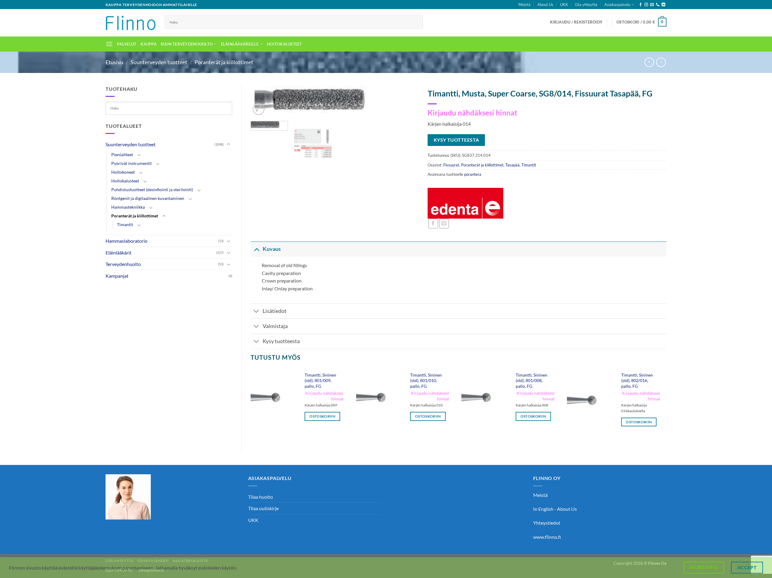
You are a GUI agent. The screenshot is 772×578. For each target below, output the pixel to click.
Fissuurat (451, 165)
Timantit (125, 224)
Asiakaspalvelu (617, 4)
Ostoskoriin (322, 416)
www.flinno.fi (547, 537)
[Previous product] (661, 62)
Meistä (524, 4)
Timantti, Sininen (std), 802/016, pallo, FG (637, 380)
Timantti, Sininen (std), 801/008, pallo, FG (531, 380)
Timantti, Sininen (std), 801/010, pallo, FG (426, 380)
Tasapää (512, 165)
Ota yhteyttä (586, 4)
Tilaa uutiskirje (263, 508)
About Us (545, 4)
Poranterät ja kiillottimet (224, 62)
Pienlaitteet (122, 154)
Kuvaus (272, 249)
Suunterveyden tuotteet (159, 62)
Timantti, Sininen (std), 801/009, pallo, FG (320, 380)
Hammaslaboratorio (126, 241)
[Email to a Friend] (444, 224)
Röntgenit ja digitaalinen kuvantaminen (147, 198)
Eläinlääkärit (118, 252)
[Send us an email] (652, 5)
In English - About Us (555, 509)
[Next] (407, 103)
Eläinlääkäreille (240, 44)
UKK (564, 4)
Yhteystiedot (546, 523)
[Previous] (250, 406)
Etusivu (114, 62)
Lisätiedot (274, 311)
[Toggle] (228, 144)
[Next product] (649, 62)
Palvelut (126, 44)
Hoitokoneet (123, 172)
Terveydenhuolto (123, 264)
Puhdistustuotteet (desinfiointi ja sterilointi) (152, 189)
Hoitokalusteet (284, 44)
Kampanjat (117, 276)
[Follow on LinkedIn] (663, 5)
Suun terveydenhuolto (187, 44)
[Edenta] (466, 203)
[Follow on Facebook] (640, 5)
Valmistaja (275, 326)
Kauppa (149, 44)
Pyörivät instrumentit (131, 163)
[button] (576, 22)
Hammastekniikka (128, 207)
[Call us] (658, 5)
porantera (472, 174)
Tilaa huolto (260, 497)
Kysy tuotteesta (281, 341)
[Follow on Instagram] (646, 5)
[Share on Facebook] (433, 224)
